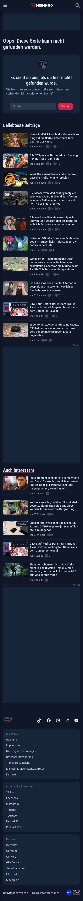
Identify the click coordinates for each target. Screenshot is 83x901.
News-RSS (12, 821)
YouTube (11, 815)
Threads (11, 809)
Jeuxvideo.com (15, 868)
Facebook (12, 798)
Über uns (11, 739)
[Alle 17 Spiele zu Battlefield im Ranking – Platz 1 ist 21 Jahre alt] (15, 161)
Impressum (13, 745)
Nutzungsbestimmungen (21, 751)
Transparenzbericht (18, 762)
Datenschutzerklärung (19, 756)
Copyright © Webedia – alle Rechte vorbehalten (31, 892)
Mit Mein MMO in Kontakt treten (25, 768)
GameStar (12, 845)
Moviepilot (12, 880)
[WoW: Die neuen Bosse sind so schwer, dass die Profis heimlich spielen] (15, 179)
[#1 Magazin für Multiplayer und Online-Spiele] (41, 5)
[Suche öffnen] (77, 5)
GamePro (12, 850)
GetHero (11, 856)
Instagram (12, 804)
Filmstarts (12, 874)
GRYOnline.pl (14, 862)
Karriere (11, 774)
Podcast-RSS (14, 827)
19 (58, 164)
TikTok (10, 792)
